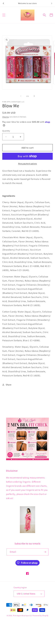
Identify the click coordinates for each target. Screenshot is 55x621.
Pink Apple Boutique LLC (23, 615)
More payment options (27, 163)
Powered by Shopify (40, 615)
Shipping (5, 117)
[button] (3, 15)
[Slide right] (34, 96)
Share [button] (8, 384)
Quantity (6, 130)
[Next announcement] (51, 3)
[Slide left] (20, 96)
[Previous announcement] (3, 3)
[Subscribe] (45, 551)
